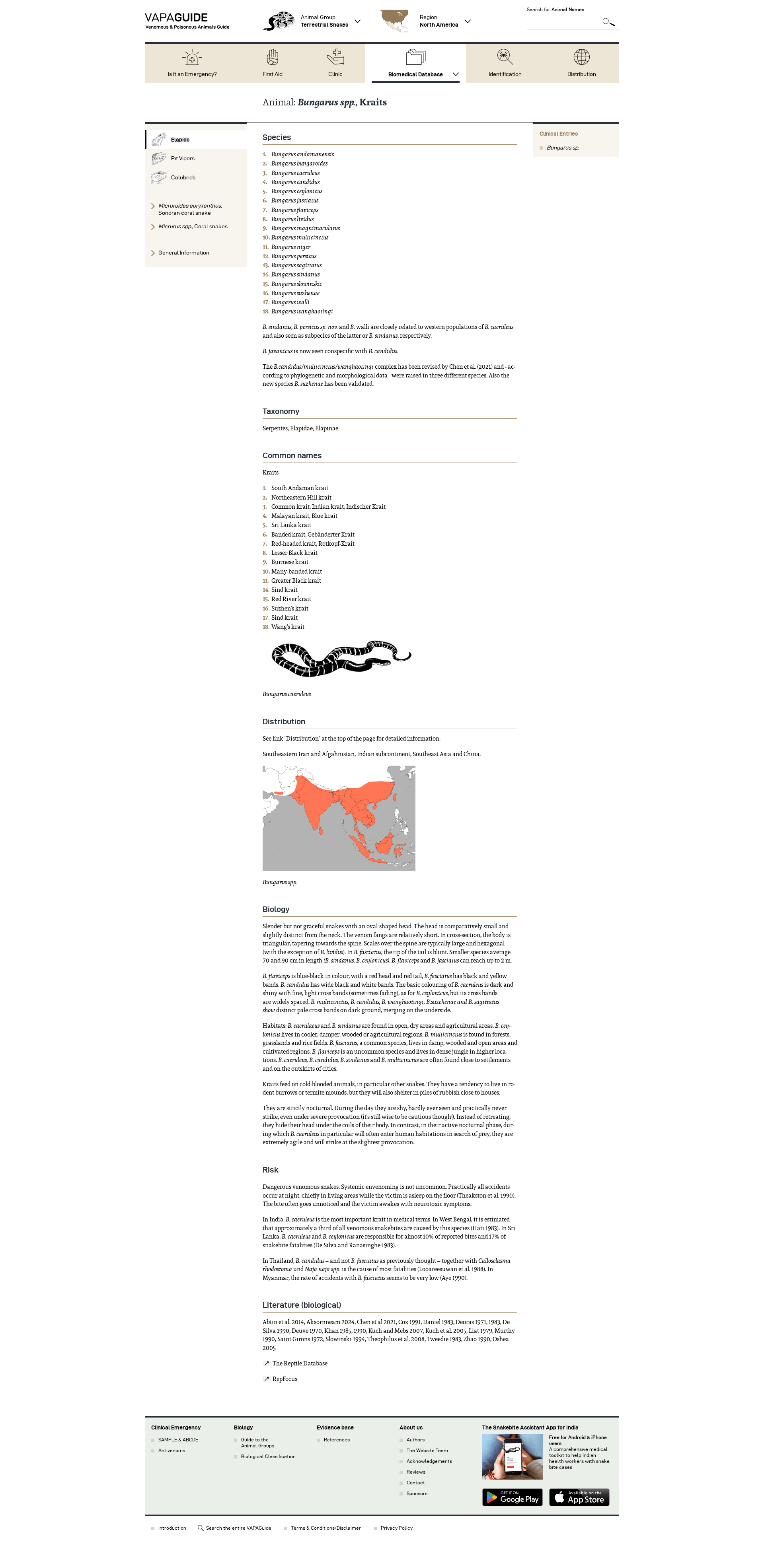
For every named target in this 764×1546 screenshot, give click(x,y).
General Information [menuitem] (183, 253)
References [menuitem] (337, 1439)
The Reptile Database (300, 1363)
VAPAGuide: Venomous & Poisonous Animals (187, 21)
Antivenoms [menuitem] (171, 1450)
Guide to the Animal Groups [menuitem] (257, 1442)
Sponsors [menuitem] (417, 1493)
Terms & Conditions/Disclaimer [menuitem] (326, 1527)
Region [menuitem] (439, 21)
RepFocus (285, 1379)
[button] (278, 21)
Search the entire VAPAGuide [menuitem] (238, 1527)
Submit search (609, 22)
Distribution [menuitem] (581, 74)
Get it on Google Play (512, 1498)
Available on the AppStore (579, 1498)
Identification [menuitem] (505, 74)
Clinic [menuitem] (335, 74)
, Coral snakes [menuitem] (193, 226)
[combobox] (573, 22)
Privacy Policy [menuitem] (397, 1527)
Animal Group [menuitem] (324, 21)
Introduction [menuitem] (172, 1527)
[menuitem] (195, 139)
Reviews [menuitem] (416, 1471)
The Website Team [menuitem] (427, 1450)
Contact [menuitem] (416, 1482)
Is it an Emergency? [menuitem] (192, 74)
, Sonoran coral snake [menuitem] (190, 209)
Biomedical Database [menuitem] (415, 74)
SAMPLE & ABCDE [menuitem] (178, 1439)
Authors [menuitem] (416, 1439)
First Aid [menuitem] (273, 74)
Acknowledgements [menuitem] (429, 1461)
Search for (555, 9)
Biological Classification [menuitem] (268, 1456)
